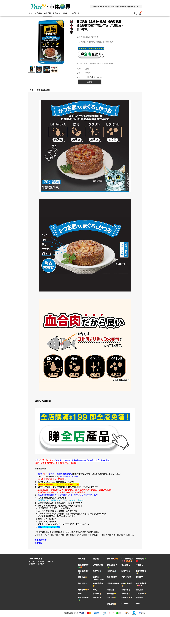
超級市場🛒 (82, 583)
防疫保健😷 (111, 593)
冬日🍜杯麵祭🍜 (126, 584)
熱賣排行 (81, 559)
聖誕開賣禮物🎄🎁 (83, 566)
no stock (125, 604)
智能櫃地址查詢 (76, 500)
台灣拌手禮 (125, 590)
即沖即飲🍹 (97, 593)
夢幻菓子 (139, 577)
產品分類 (47, 13)
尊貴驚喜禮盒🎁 (98, 584)
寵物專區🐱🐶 (83, 590)
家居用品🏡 (97, 597)
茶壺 (80, 593)
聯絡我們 (65, 13)
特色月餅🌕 (111, 604)
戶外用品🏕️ (111, 597)
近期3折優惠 (126, 577)
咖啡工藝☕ (126, 571)
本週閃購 (96, 559)
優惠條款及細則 (43, 90)
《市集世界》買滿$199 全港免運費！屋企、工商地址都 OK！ (116, 6)
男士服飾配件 (112, 577)
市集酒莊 (139, 565)
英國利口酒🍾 (141, 593)
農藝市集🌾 (126, 593)
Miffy (95, 590)
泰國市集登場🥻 (83, 598)
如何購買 (56, 13)
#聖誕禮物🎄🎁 (141, 560)
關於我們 (38, 13)
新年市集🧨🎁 (112, 559)
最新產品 (139, 597)
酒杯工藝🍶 (97, 571)
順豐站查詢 (43, 500)
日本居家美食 (98, 565)
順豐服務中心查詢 (58, 500)
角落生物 (110, 590)
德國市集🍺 (82, 577)
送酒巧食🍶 (111, 571)
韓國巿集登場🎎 (141, 572)
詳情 (31, 90)
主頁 (30, 13)
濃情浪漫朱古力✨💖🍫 (142, 584)
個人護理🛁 (126, 565)
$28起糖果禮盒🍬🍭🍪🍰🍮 (127, 560)
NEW (138, 604)
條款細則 (75, 13)
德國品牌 (139, 590)
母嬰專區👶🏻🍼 (127, 597)
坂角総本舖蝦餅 (113, 583)
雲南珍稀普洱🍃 (112, 566)
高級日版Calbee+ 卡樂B (99, 578)
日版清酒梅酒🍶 (83, 572)
